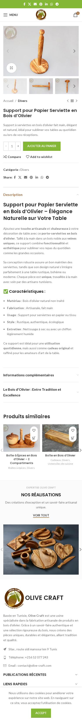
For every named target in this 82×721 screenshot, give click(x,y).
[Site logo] (41, 14)
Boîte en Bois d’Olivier (60, 455)
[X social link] (29, 4)
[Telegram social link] (57, 4)
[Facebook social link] (24, 4)
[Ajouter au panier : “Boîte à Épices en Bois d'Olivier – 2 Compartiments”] (34, 438)
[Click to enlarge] (11, 68)
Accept (41, 713)
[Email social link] (35, 4)
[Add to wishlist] (34, 430)
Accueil (8, 101)
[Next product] (76, 101)
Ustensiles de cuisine (60, 463)
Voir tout (41, 515)
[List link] (41, 657)
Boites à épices (17, 467)
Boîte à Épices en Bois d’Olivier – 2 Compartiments (21, 459)
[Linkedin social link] (46, 4)
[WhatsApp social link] (51, 4)
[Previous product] (68, 101)
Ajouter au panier (41, 146)
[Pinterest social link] (41, 4)
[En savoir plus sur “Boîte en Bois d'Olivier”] (73, 438)
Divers (22, 101)
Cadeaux (56, 460)
